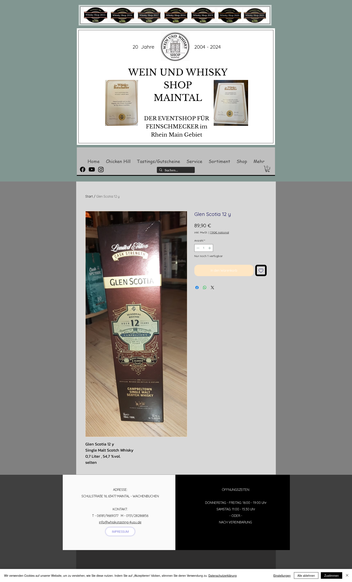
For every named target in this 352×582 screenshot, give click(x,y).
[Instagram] (100, 169)
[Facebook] (82, 169)
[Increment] (209, 248)
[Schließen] (347, 575)
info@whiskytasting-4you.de (120, 522)
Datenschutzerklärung (222, 575)
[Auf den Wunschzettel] (261, 270)
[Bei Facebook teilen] (197, 287)
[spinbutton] (203, 248)
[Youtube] (91, 169)
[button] (118, 161)
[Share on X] (212, 287)
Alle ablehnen (306, 575)
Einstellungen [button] (282, 575)
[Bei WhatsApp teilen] (204, 287)
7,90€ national (219, 232)
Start (89, 196)
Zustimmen (331, 575)
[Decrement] (197, 248)
